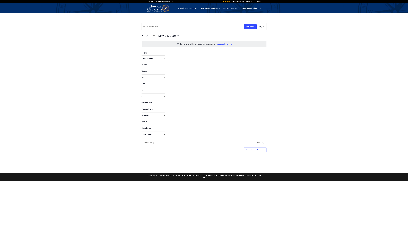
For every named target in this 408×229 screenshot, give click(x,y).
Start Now (226, 1)
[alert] (204, 44)
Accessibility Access (210, 175)
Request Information (238, 1)
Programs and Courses (209, 8)
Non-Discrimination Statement (232, 175)
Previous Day (149, 142)
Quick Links (249, 1)
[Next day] (147, 35)
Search (259, 1)
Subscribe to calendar (254, 150)
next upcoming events (224, 44)
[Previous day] (143, 35)
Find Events (250, 27)
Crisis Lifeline (251, 175)
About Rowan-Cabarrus (250, 8)
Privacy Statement (194, 175)
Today (153, 35)
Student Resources (230, 8)
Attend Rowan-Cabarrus (187, 8)
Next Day (260, 142)
